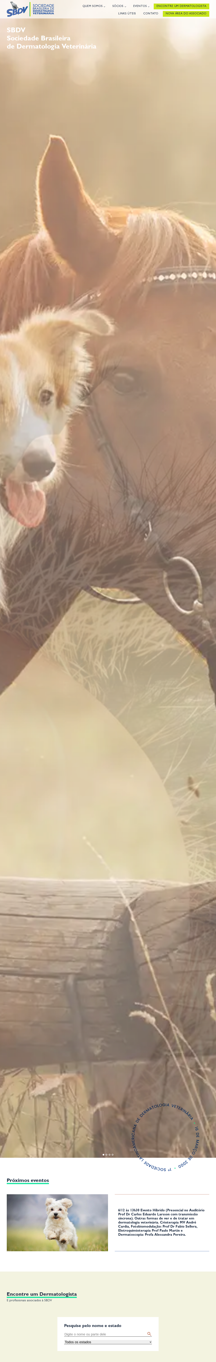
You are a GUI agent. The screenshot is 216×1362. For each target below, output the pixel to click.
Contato (150, 13)
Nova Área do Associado (186, 13)
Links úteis (127, 13)
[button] (149, 1333)
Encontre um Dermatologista (181, 6)
